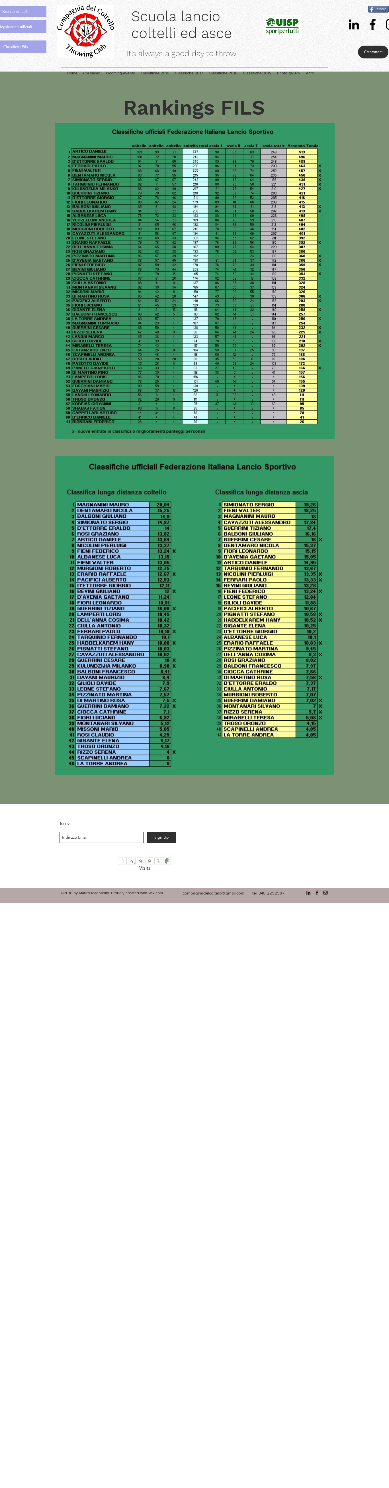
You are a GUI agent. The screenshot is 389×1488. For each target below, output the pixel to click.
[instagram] (325, 893)
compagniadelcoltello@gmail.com (213, 893)
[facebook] (372, 24)
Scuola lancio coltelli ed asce (181, 24)
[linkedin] (354, 24)
